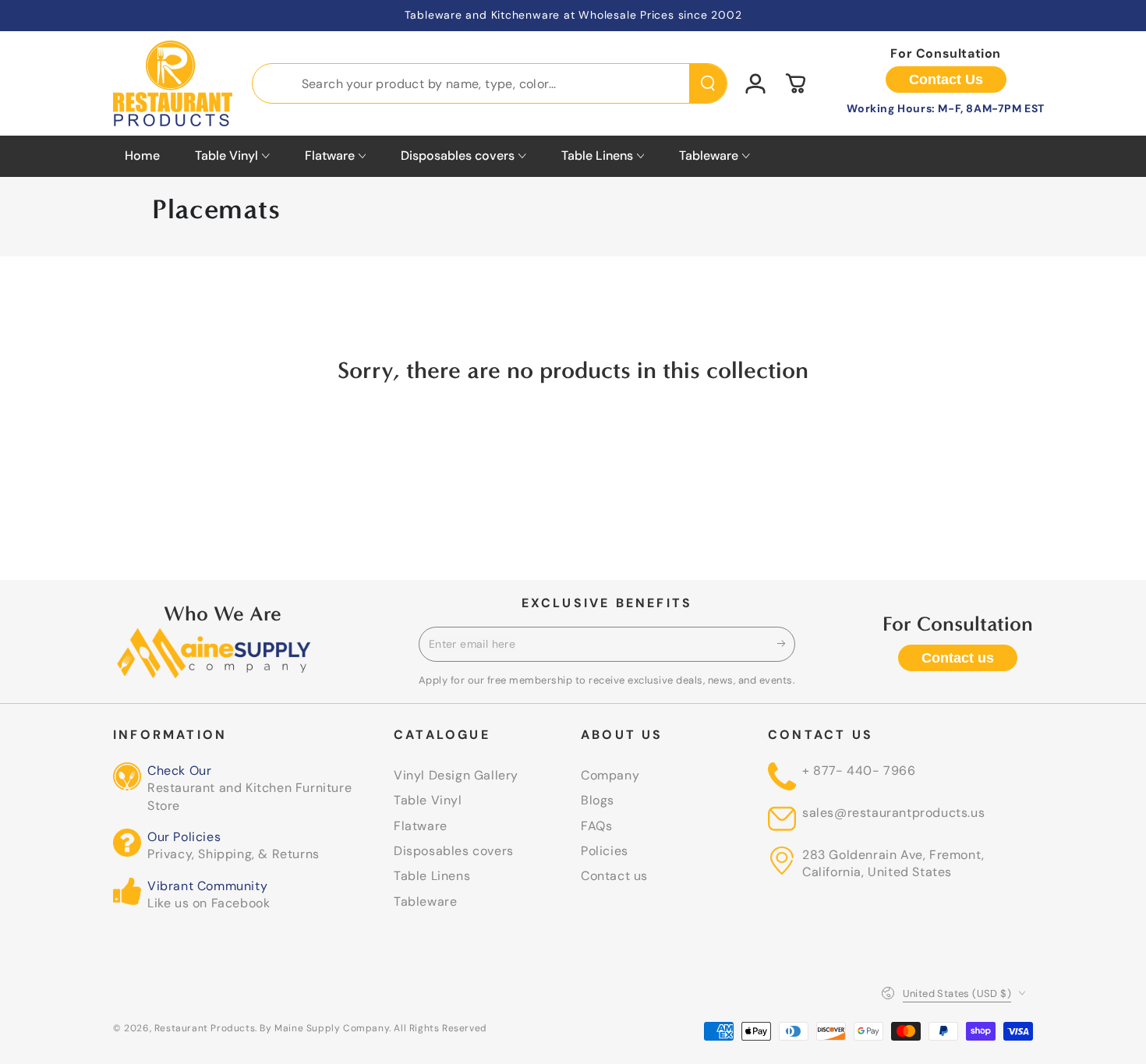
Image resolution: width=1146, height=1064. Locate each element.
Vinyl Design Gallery (456, 775)
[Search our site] (708, 83)
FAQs (596, 826)
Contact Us (946, 79)
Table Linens (432, 876)
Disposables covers (454, 851)
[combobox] (490, 83)
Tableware (425, 901)
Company (610, 775)
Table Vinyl (428, 800)
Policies (604, 851)
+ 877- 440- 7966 (859, 770)
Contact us (957, 658)
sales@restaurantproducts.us (893, 812)
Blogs (597, 800)
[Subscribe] (786, 644)
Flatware (420, 826)
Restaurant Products (204, 1028)
